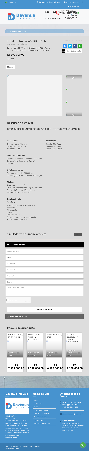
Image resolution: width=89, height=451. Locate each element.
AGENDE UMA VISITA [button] (18, 316)
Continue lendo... (11, 437)
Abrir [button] (78, 234)
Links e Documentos (40, 410)
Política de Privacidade (41, 424)
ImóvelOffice (26, 446)
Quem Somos (38, 403)
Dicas (35, 407)
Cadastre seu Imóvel (41, 413)
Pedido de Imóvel (39, 417)
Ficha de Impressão (73, 51)
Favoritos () (74, 6)
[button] (74, 77)
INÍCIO (46, 12)
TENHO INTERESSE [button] (17, 245)
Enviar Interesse (44, 309)
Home (9, 31)
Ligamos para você (72, 2)
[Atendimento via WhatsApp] (83, 445)
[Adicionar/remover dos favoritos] (22, 335)
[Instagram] (82, 2)
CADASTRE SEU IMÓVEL (52, 18)
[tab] (44, 244)
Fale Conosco (38, 420)
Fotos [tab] (11, 67)
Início (35, 400)
